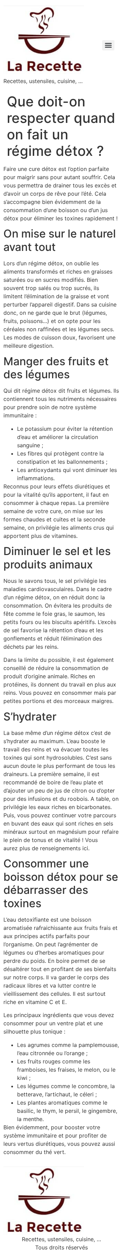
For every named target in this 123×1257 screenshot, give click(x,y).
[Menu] (108, 45)
